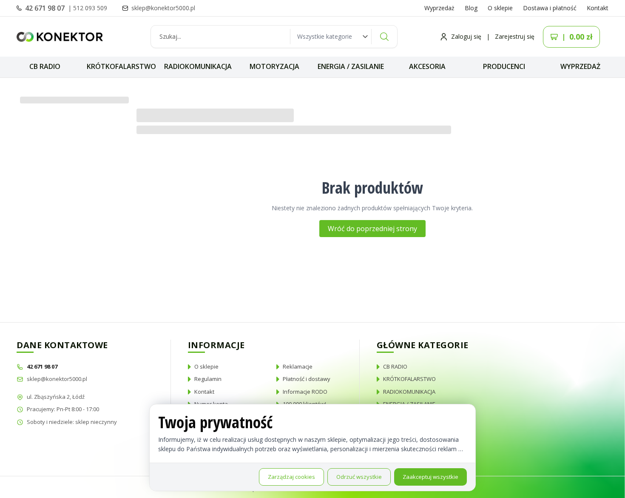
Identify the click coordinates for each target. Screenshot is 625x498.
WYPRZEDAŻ (580, 66)
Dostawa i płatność (550, 8)
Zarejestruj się (514, 36)
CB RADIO (44, 66)
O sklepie (500, 8)
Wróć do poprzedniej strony (372, 228)
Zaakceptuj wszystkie (430, 477)
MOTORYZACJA (274, 66)
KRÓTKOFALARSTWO (121, 66)
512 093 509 (90, 8)
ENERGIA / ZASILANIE (351, 66)
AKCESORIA (427, 66)
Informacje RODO (305, 391)
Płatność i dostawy (306, 379)
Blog (471, 8)
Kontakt (597, 8)
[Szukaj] (384, 37)
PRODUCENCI (504, 66)
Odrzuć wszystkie (359, 477)
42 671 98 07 (45, 8)
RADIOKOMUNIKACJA (198, 66)
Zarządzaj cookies (291, 477)
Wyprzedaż (439, 8)
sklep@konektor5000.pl (57, 379)
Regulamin (208, 379)
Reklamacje (297, 366)
